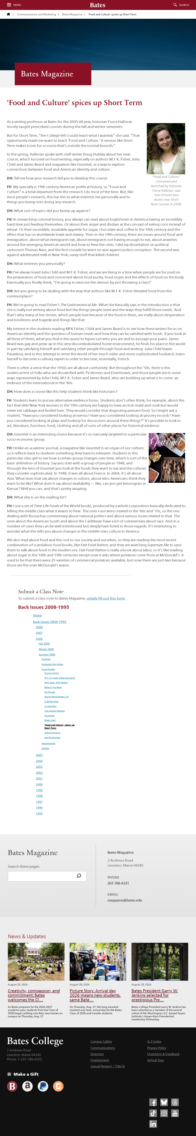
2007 (39, 633)
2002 (39, 772)
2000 (39, 784)
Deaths (45, 748)
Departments (48, 743)
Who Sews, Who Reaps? (56, 682)
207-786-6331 (118, 883)
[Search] (78, 876)
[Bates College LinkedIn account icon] (153, 1124)
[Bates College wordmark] (97, 5)
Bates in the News (53, 687)
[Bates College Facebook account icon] (153, 1102)
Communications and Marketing (36, 14)
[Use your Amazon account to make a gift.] (27, 1086)
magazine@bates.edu (125, 900)
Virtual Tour (155, 1060)
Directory (97, 1054)
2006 (39, 639)
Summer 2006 (47, 654)
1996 (39, 807)
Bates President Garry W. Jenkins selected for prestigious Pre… (154, 995)
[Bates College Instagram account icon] (164, 1113)
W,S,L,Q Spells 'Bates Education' (60, 678)
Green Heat (50, 720)
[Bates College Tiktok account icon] (153, 1113)
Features (46, 659)
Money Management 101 (56, 697)
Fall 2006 (44, 643)
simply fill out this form (106, 598)
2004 (39, 761)
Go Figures (49, 692)
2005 (39, 755)
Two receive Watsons (54, 711)
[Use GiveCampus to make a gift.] (58, 1086)
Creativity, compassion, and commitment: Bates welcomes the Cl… (34, 995)
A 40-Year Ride (51, 701)
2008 (39, 627)
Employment (100, 1060)
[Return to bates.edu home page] (10, 14)
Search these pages (23, 866)
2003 (39, 767)
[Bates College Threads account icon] (175, 1102)
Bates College (35, 1041)
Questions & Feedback (163, 1054)
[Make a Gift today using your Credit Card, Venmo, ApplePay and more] (12, 1086)
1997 (39, 802)
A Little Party (50, 706)
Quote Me (49, 716)
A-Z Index (154, 1042)
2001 (39, 778)
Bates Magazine (72, 14)
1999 (39, 790)
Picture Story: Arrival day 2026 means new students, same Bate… (95, 995)
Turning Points (51, 673)
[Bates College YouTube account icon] (175, 1113)
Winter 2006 (46, 649)
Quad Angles (48, 669)
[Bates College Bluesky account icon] (164, 1102)
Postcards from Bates (52, 664)
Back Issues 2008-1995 (49, 622)
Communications (103, 1048)
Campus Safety (101, 1042)
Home (37, 615)
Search (184, 5)
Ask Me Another (52, 737)
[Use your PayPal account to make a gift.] (43, 1086)
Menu (17, 5)
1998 (39, 796)
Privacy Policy (156, 1048)
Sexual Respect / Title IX (108, 1066)
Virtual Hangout (52, 733)
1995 (39, 813)
